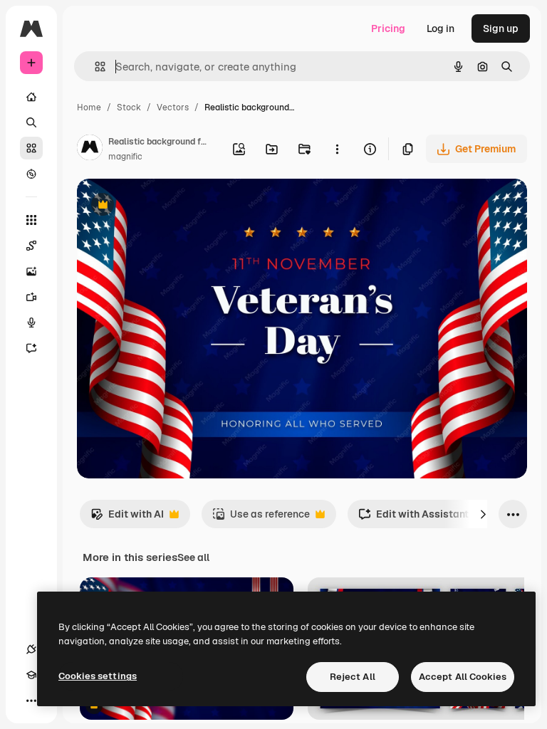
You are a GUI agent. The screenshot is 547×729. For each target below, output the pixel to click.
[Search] (31, 122)
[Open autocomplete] (94, 66)
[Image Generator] (31, 271)
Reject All (352, 677)
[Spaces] (31, 245)
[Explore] (31, 173)
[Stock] (31, 148)
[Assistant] (31, 348)
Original (168, 206)
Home (89, 107)
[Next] (483, 514)
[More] (31, 700)
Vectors (173, 107)
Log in (440, 28)
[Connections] (31, 649)
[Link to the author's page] (90, 149)
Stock (129, 107)
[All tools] (31, 220)
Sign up (501, 28)
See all (193, 557)
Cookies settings (97, 676)
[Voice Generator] (31, 322)
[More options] (337, 149)
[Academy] (31, 675)
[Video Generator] (31, 296)
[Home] (31, 96)
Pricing (388, 28)
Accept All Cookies (462, 677)
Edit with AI (127, 518)
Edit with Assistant (413, 518)
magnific (125, 156)
